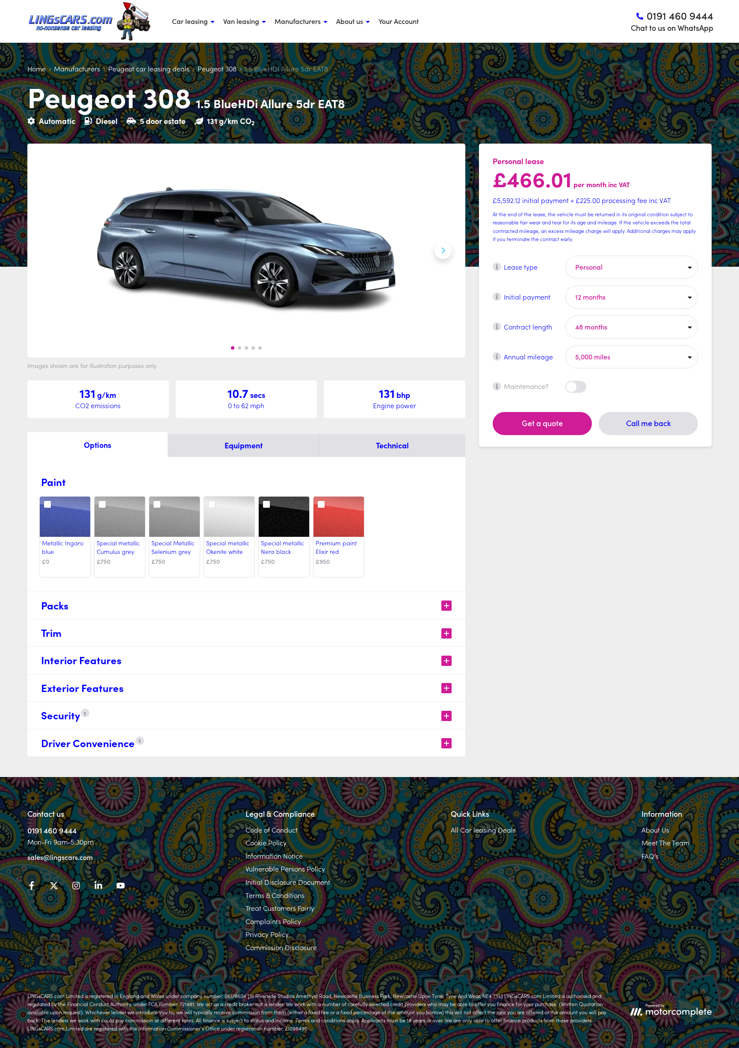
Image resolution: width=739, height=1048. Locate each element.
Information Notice (274, 855)
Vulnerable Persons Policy (285, 868)
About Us (655, 829)
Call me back (648, 423)
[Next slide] (443, 250)
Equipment (244, 445)
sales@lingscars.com (60, 857)
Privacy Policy (267, 934)
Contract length (528, 326)
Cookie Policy (266, 842)
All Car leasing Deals (483, 829)
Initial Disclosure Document (287, 881)
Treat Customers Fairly (279, 908)
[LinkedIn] (98, 887)
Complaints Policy (273, 921)
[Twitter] (54, 887)
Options (97, 444)
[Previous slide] (49, 250)
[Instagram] (76, 887)
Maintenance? (526, 386)
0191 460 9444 (52, 830)
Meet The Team (665, 842)
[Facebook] (32, 887)
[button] (232, 348)
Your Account (398, 21)
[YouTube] (120, 887)
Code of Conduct (271, 829)
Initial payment (527, 296)
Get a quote (542, 423)
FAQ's (650, 855)
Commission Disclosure (281, 947)
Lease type (521, 266)
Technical (392, 445)
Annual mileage (528, 356)
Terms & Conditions (274, 895)
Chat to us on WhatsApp (672, 27)
